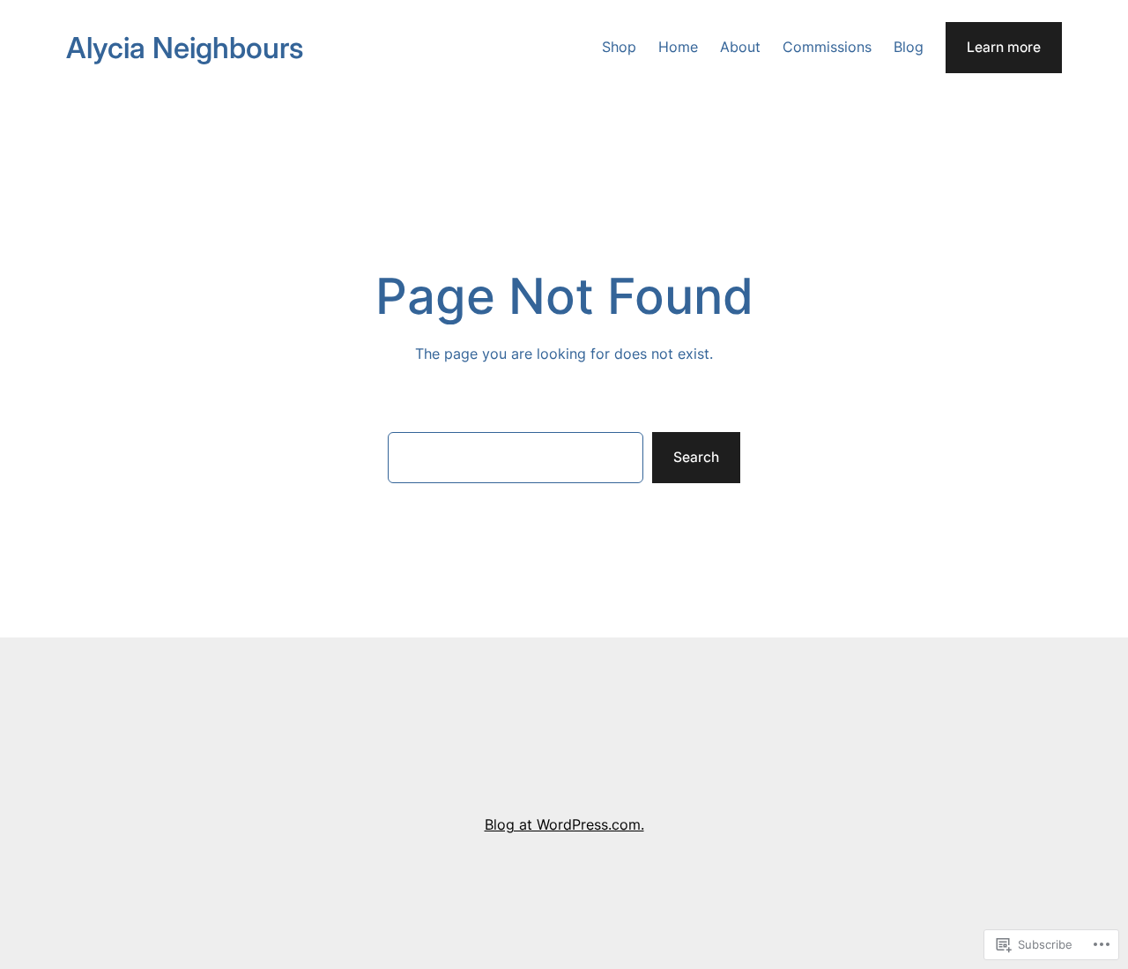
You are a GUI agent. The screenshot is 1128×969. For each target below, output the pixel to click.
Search (696, 457)
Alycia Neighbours (184, 47)
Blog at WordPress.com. (564, 824)
